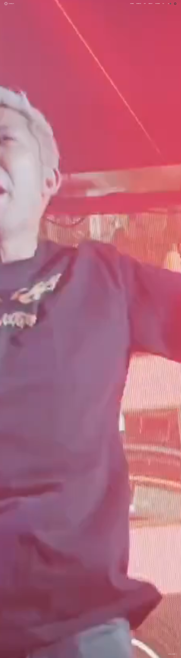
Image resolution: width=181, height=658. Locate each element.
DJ (163, 3)
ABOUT (150, 3)
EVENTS (138, 3)
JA (168, 3)
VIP (145, 3)
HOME (132, 3)
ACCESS (157, 3)
